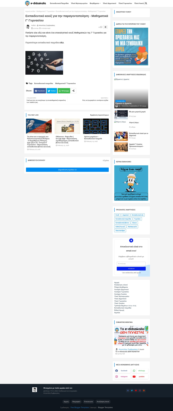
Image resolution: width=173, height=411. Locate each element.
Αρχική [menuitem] (116, 282)
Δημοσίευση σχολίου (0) (67, 170)
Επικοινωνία (88, 402)
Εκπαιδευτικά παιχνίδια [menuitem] (122, 308)
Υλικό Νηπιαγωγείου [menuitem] (121, 296)
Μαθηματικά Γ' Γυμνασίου (45, 11)
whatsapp (141, 371)
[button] (146, 3)
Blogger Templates (105, 407)
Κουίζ (117, 215)
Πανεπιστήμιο (120, 230)
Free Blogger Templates (80, 407)
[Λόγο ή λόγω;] (121, 125)
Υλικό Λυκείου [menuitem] (119, 303)
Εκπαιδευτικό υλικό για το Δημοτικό (138, 134)
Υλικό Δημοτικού (109, 3)
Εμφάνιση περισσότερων (99, 115)
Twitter (53, 91)
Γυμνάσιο (137, 219)
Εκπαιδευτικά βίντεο (122, 223)
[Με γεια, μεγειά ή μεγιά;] (121, 114)
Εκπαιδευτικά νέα (137, 215)
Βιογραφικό (76, 402)
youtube (141, 376)
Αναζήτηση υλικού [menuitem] (121, 285)
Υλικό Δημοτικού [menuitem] (120, 299)
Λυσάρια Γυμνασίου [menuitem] (121, 292)
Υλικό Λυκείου (139, 3)
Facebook (41, 91)
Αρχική (66, 402)
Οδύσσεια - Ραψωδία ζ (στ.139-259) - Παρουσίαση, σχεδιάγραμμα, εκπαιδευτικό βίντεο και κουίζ (67, 140)
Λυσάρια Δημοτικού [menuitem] (121, 289)
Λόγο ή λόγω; (134, 122)
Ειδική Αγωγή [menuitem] (119, 310)
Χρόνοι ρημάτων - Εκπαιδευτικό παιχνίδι (93, 138)
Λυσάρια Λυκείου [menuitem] (120, 294)
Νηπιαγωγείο (132, 227)
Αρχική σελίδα (30, 11)
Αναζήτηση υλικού (103, 402)
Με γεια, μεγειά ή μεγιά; (137, 112)
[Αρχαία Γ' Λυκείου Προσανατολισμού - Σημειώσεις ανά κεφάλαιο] (121, 147)
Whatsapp (65, 91)
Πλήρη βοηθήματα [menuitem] (121, 287)
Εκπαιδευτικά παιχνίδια (59, 3)
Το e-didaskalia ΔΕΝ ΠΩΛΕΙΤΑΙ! (127, 351)
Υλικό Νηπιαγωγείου (79, 3)
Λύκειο (134, 223)
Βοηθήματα (94, 3)
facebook (124, 371)
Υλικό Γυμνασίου (125, 3)
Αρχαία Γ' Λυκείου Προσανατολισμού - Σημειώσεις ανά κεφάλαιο (138, 146)
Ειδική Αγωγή (120, 227)
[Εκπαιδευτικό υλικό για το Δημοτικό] (121, 136)
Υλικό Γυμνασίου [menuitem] (120, 301)
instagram (124, 376)
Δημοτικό (126, 215)
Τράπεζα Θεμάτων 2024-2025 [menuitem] (125, 306)
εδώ (62, 42)
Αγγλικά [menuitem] (117, 312)
